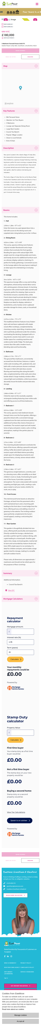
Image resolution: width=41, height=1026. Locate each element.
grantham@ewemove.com (15, 886)
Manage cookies (20, 1015)
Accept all (20, 1021)
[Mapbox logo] (9, 103)
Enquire (30, 57)
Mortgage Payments (9, 38)
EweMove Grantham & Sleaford (20, 872)
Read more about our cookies (13, 1009)
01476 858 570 (11, 883)
